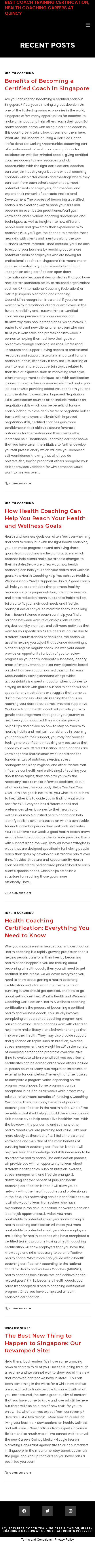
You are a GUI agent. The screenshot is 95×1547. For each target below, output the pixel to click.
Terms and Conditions (36, 1539)
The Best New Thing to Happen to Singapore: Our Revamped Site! (43, 1343)
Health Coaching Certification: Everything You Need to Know (47, 928)
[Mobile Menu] (88, 25)
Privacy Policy (64, 1539)
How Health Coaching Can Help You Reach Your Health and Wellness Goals (45, 518)
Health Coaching (19, 73)
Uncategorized (18, 1328)
